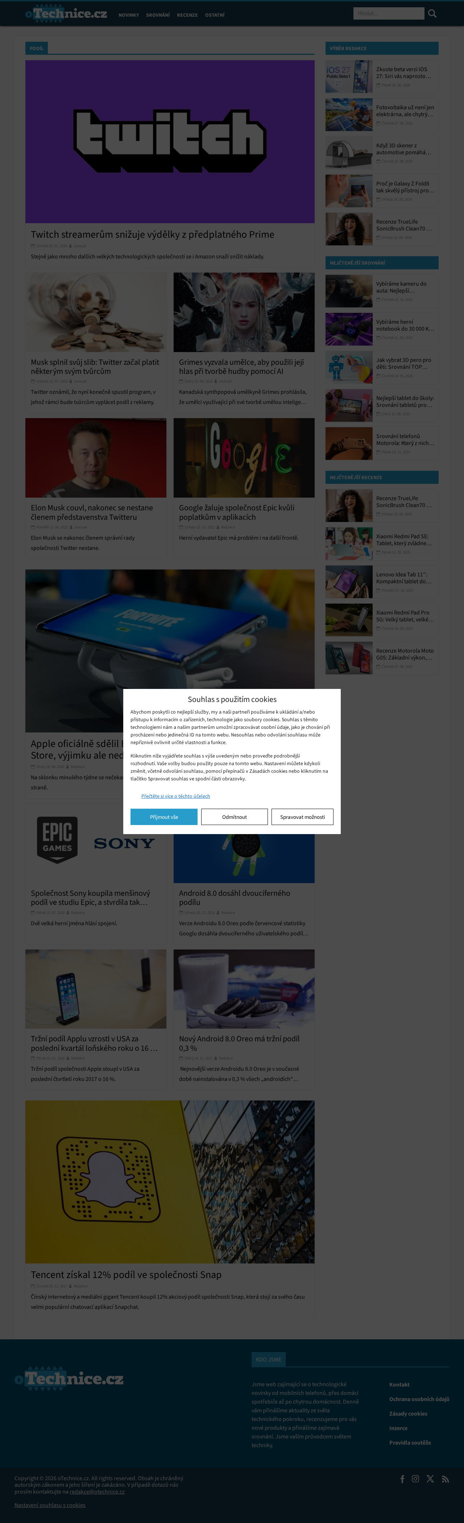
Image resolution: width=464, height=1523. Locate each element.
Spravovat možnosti (302, 817)
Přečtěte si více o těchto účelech (175, 796)
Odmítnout (234, 817)
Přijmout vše (164, 817)
